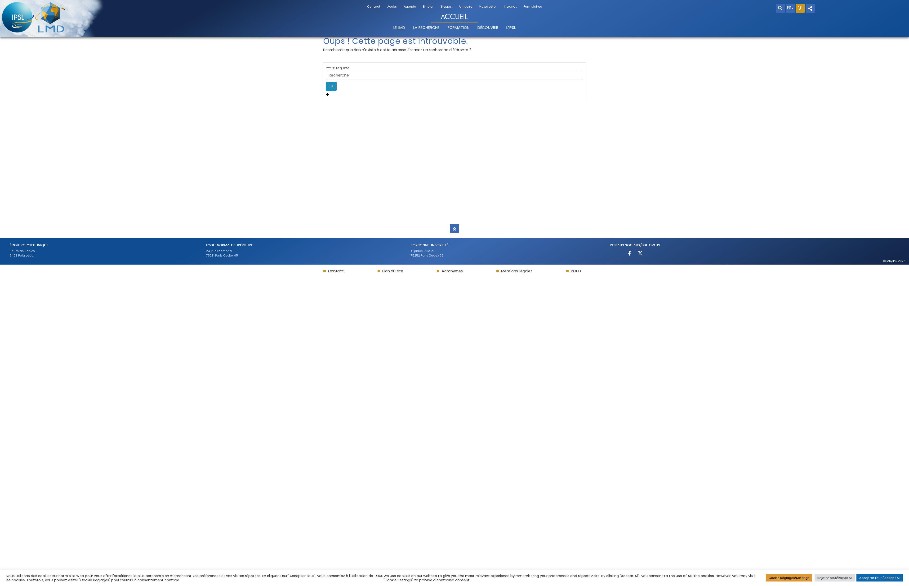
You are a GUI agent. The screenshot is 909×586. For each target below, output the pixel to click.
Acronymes (452, 271)
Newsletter (488, 7)
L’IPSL (511, 27)
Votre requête (337, 67)
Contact (373, 7)
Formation (459, 27)
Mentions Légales (516, 271)
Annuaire (465, 7)
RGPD (576, 271)
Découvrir (487, 27)
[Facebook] (629, 254)
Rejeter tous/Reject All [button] (834, 578)
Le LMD (399, 27)
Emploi (428, 7)
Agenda (410, 7)
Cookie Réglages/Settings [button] (789, 578)
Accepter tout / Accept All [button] (879, 578)
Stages (446, 7)
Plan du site (392, 271)
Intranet (510, 7)
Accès (392, 7)
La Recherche (426, 27)
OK (331, 86)
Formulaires (533, 7)
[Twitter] (640, 254)
